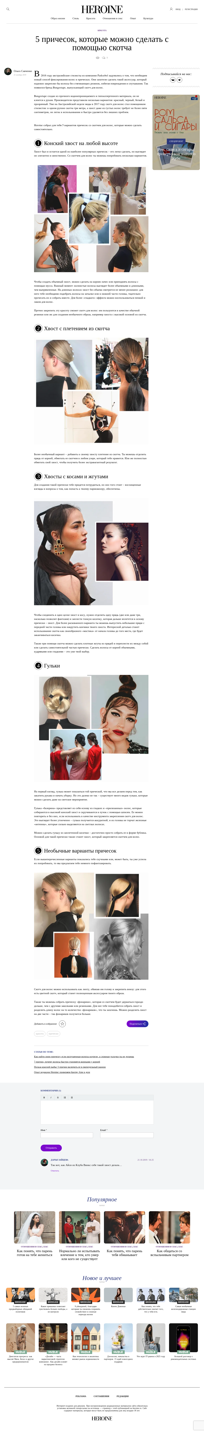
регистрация (191, 9)
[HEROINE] (102, 9)
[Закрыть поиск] (197, 6)
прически (53, 1033)
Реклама (81, 1396)
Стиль (75, 18)
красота (40, 1033)
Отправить (51, 1148)
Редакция (123, 1396)
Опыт (133, 18)
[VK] (173, 80)
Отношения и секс (113, 18)
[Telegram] (179, 80)
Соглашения (101, 1396)
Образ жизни (58, 18)
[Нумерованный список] (71, 1097)
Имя (44, 1130)
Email (104, 1130)
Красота (90, 18)
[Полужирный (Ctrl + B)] (44, 1097)
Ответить (55, 1171)
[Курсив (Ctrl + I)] (51, 1097)
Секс (45, 1247)
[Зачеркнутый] (57, 1097)
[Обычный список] (64, 1097)
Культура (148, 18)
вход (178, 9)
